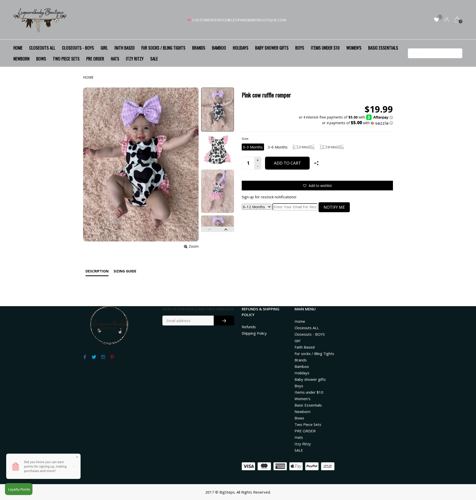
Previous (209, 229)
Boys (299, 48)
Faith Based (125, 48)
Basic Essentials (383, 48)
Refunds (249, 326)
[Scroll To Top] (462, 469)
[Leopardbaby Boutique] (40, 19)
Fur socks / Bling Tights (163, 48)
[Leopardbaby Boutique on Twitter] (94, 357)
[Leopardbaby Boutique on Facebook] (85, 357)
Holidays (240, 48)
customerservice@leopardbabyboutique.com (239, 19)
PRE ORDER (95, 59)
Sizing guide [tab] (125, 271)
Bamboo (219, 48)
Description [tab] (97, 271)
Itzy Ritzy (135, 59)
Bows (41, 59)
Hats (115, 59)
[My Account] (447, 20)
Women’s (353, 48)
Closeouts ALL (42, 48)
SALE (154, 59)
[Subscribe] (224, 320)
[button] (346, 122)
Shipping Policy (254, 333)
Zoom (194, 246)
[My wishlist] (436, 20)
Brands (198, 48)
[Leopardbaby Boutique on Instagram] (103, 357)
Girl (104, 48)
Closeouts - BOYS (78, 48)
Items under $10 (325, 48)
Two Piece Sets (66, 59)
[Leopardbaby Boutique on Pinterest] (112, 357)
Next (226, 229)
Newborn (21, 59)
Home (18, 48)
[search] (435, 53)
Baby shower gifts (272, 48)
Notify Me (334, 207)
